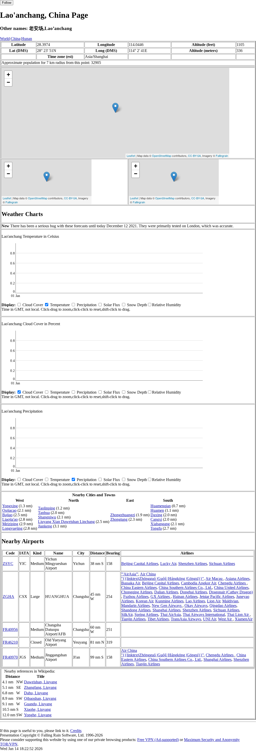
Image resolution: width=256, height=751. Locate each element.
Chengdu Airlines (232, 583)
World (5, 38)
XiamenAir (243, 619)
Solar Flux (112, 305)
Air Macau (215, 578)
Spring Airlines (146, 614)
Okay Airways (196, 605)
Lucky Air (168, 563)
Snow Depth (137, 305)
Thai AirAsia (170, 614)
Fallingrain (222, 156)
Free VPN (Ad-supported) (158, 740)
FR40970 (10, 657)
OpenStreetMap (161, 156)
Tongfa (156, 528)
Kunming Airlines (169, 601)
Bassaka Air (130, 583)
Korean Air (144, 601)
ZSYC (8, 563)
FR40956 (10, 629)
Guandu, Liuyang (38, 704)
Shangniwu (47, 517)
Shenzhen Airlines (192, 563)
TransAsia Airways (186, 619)
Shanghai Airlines (166, 610)
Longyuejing (12, 528)
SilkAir (126, 614)
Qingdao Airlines (223, 605)
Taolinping (46, 508)
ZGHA (8, 596)
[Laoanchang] (115, 108)
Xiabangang (160, 524)
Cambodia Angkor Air (198, 583)
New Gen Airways (167, 605)
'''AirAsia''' (129, 574)
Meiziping (10, 524)
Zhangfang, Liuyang (40, 687)
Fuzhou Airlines (135, 596)
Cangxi (156, 519)
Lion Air (213, 601)
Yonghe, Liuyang (38, 715)
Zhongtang (119, 519)
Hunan (26, 38)
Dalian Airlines (166, 592)
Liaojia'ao (10, 519)
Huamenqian (160, 506)
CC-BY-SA (194, 156)
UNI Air (209, 619)
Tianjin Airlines (133, 619)
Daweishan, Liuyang (40, 682)
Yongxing (10, 506)
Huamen (157, 510)
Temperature (60, 305)
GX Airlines (160, 596)
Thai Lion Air (238, 614)
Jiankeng (45, 526)
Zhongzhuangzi (122, 515)
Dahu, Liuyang (36, 693)
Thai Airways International (204, 614)
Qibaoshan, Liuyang (40, 698)
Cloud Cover (32, 305)
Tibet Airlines (158, 619)
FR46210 (10, 642)
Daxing (156, 515)
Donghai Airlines (193, 592)
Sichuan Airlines (222, 563)
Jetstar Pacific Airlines (217, 596)
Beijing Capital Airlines (139, 563)
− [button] (8, 82)
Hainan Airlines (185, 596)
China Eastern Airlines (139, 587)
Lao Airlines (195, 601)
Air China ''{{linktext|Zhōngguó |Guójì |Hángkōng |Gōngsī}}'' (162, 576)
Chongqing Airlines (136, 592)
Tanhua (44, 512)
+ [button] (8, 74)
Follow (6, 2)
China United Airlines (231, 587)
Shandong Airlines (135, 610)
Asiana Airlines (237, 578)
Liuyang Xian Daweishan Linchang (66, 521)
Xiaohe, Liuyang (37, 709)
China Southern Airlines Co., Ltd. (185, 587)
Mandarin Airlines (135, 605)
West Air (225, 619)
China (15, 38)
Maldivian (230, 601)
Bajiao (7, 515)
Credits (76, 731)
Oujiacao (9, 510)
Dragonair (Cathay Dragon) (231, 592)
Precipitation (86, 305)
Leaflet (131, 156)
